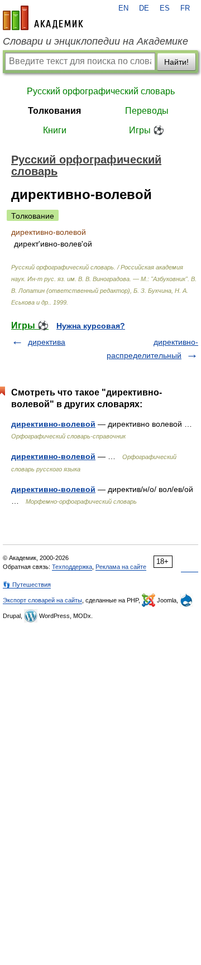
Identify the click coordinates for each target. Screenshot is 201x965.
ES (165, 8)
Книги (54, 130)
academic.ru (43, 18)
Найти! (176, 61)
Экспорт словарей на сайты (42, 600)
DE (144, 8)
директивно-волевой (53, 423)
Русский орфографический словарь (101, 91)
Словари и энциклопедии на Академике (95, 41)
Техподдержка (72, 566)
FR (185, 8)
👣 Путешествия (27, 584)
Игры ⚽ (146, 130)
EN (123, 8)
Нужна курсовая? (90, 325)
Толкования (54, 110)
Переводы (147, 110)
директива (46, 341)
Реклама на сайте (120, 566)
